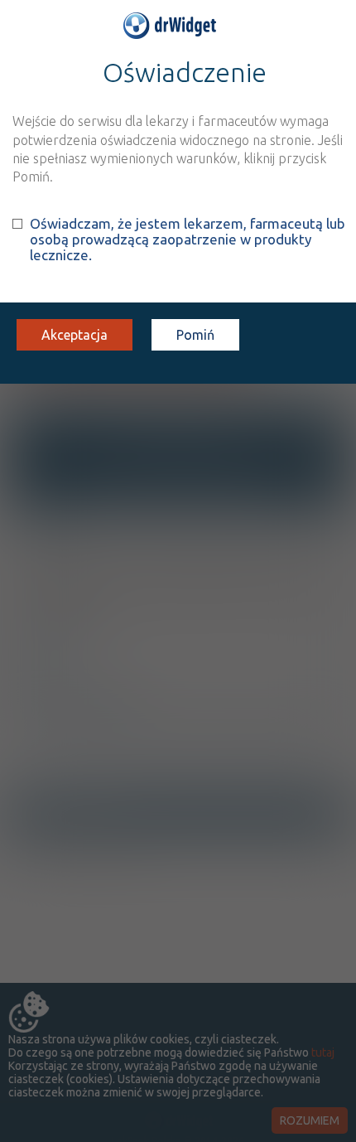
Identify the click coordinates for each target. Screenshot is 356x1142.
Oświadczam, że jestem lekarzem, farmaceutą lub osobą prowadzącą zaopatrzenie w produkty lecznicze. (187, 239)
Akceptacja (74, 334)
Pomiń (195, 334)
